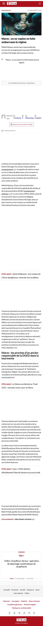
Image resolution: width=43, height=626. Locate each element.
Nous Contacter (34, 601)
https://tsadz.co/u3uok (23, 519)
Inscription (15, 601)
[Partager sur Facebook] (17, 117)
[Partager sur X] (23, 117)
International (6, 10)
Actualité (7, 590)
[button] (40, 3)
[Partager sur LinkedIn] (38, 117)
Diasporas (30, 590)
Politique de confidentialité (21, 608)
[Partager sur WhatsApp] (29, 117)
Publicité (24, 601)
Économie (15, 590)
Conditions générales (14, 604)
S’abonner (6, 601)
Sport (38, 590)
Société (22, 590)
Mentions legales (30, 604)
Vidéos (12, 578)
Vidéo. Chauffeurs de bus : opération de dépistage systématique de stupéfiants (21, 563)
